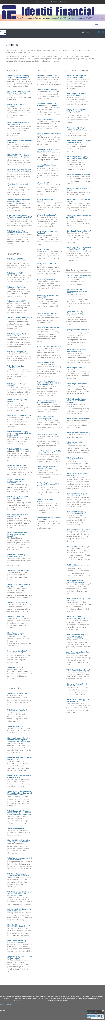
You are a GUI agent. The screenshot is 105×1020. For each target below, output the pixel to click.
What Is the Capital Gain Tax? (19, 694)
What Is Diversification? (46, 215)
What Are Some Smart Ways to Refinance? (78, 189)
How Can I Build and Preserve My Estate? (19, 141)
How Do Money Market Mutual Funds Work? (75, 128)
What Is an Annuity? (45, 362)
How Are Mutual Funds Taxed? (46, 166)
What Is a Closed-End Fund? (48, 328)
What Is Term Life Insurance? (78, 419)
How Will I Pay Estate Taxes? (19, 170)
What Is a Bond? (43, 249)
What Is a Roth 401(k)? (16, 301)
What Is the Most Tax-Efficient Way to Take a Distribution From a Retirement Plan (19, 893)
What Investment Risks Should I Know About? (46, 401)
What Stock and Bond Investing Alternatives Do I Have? (48, 484)
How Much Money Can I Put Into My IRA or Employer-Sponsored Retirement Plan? (19, 739)
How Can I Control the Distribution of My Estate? (18, 155)
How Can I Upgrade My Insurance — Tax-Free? (16, 941)
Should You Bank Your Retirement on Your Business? (16, 481)
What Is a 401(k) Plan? (16, 617)
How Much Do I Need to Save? (19, 415)
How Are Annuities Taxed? (47, 76)
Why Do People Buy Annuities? (15, 367)
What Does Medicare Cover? (78, 670)
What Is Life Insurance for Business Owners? (76, 350)
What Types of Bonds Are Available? (47, 232)
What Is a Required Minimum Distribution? (19, 758)
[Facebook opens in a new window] (103, 33)
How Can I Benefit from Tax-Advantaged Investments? (18, 841)
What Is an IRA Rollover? (17, 287)
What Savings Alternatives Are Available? (78, 216)
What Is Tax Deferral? (16, 828)
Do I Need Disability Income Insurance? (77, 566)
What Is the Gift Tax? (15, 726)
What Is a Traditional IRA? (17, 603)
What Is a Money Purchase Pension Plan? (18, 334)
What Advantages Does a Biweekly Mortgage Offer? (77, 157)
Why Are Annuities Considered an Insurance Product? (76, 291)
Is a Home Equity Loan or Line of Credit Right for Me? (78, 248)
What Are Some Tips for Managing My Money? (76, 76)
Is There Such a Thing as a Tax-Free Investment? (19, 910)
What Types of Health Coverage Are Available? (76, 581)
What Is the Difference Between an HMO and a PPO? (78, 617)
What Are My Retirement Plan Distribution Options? (19, 585)
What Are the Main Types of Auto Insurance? (77, 474)
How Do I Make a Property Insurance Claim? (77, 494)
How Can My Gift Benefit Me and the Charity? (19, 123)
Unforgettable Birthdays (17, 465)
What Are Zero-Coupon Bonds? (46, 200)
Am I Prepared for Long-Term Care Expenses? (78, 653)
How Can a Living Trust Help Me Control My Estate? (18, 92)
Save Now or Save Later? (17, 651)
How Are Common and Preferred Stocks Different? (48, 104)
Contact (9, 1004)
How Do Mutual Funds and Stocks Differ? (48, 296)
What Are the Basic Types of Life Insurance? (77, 700)
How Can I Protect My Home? (78, 546)
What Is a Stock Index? (46, 279)
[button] (98, 24)
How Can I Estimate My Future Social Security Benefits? (17, 534)
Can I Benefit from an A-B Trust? (17, 185)
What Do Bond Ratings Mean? (46, 264)
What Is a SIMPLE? (15, 273)
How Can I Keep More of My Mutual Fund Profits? (18, 926)
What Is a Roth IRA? (15, 667)
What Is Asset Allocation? (47, 434)
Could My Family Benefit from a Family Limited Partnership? (19, 216)
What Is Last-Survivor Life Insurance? (76, 384)
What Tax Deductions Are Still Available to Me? (19, 859)
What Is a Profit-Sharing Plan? (19, 317)
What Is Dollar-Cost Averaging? (45, 500)
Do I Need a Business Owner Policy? (78, 330)
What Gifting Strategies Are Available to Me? (18, 200)
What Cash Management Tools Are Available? (76, 110)
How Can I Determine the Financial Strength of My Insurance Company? (77, 636)
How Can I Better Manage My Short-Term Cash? (78, 141)
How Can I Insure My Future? (78, 530)
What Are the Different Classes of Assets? (46, 417)
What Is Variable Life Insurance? (74, 459)
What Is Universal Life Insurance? (75, 443)
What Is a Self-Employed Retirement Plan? (17, 555)
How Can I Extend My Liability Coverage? (78, 599)
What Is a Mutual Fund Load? (49, 346)
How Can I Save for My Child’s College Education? (49, 451)
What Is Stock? (43, 183)
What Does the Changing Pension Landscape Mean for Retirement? (19, 433)
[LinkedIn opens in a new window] (99, 33)
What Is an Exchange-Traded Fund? (49, 134)
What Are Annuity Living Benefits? (17, 400)
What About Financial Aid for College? (78, 200)
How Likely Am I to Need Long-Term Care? (76, 685)
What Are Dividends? (45, 119)
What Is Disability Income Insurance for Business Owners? (76, 400)
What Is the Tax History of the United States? (19, 957)
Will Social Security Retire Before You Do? (17, 515)
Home (2, 1004)
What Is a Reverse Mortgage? (78, 174)
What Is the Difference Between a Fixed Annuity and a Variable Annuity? (49, 382)
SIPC (11, 999)
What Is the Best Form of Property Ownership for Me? (18, 232)
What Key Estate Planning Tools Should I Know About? (18, 76)
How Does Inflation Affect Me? (78, 231)
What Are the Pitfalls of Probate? (16, 105)
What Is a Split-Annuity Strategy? (16, 385)
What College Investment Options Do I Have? (47, 467)
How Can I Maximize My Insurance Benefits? (76, 512)
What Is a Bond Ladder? (47, 90)
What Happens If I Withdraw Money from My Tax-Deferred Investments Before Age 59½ (19, 812)
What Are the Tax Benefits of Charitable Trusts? (19, 776)
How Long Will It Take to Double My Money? (76, 94)
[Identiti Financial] (3, 34)
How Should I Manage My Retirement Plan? (17, 634)
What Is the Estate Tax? (17, 710)
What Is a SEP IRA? (15, 259)
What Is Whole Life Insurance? (78, 433)
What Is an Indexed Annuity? (19, 570)
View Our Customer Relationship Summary (51, 2)
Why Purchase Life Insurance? (78, 275)
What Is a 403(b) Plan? (16, 352)
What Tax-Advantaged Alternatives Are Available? (18, 875)
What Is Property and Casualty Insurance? (75, 312)
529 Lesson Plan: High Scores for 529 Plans (48, 518)
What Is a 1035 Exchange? (18, 449)
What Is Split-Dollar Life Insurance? (76, 368)
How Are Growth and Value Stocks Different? (48, 150)
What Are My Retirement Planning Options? (17, 497)
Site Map (3, 1011)
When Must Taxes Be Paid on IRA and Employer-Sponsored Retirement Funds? (19, 793)
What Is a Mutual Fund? (47, 313)
